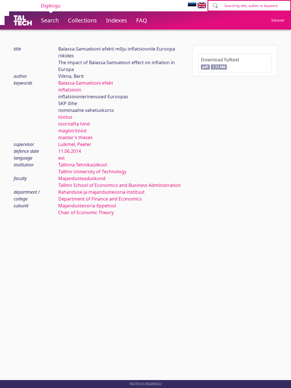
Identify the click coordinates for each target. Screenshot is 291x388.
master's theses (75, 137)
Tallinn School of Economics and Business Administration (119, 185)
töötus (65, 117)
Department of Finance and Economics (100, 199)
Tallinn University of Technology (92, 171)
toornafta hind (74, 124)
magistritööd (72, 131)
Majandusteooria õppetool (87, 206)
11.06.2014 (69, 151)
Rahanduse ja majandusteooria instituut (101, 192)
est (61, 158)
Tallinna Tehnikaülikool (82, 165)
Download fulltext (220, 63)
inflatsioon (69, 90)
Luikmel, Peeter (75, 144)
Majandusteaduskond (81, 178)
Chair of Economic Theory (86, 212)
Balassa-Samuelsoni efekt (85, 83)
